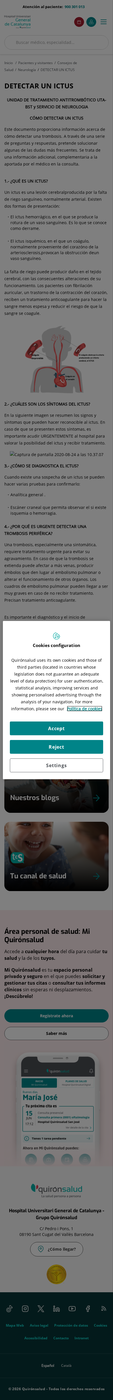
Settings (56, 765)
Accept (56, 728)
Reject (56, 747)
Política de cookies (84, 708)
